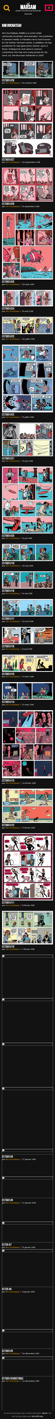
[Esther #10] (27, 927)
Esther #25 (8, 282)
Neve (44, 1413)
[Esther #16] (27, 635)
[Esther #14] (27, 691)
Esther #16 (8, 646)
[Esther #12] (27, 806)
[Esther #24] (27, 298)
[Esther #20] (27, 500)
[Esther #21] (27, 439)
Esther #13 (8, 781)
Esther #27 (8, 160)
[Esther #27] (27, 123)
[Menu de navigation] (49, 8)
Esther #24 (8, 309)
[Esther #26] (27, 184)
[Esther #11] (27, 866)
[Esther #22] (27, 378)
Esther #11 (8, 903)
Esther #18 (8, 591)
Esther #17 (8, 619)
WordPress (37, 1416)
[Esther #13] (27, 744)
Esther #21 (8, 458)
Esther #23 (8, 336)
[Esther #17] (27, 607)
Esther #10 (8, 947)
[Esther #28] (27, 69)
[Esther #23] (27, 325)
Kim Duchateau (12, 83)
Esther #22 (8, 415)
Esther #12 (8, 825)
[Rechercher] (6, 7)
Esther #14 (8, 702)
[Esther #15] (27, 663)
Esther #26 (8, 204)
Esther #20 (8, 536)
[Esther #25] (27, 246)
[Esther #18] (27, 579)
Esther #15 (8, 674)
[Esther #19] (27, 552)
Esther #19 (8, 563)
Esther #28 (8, 80)
